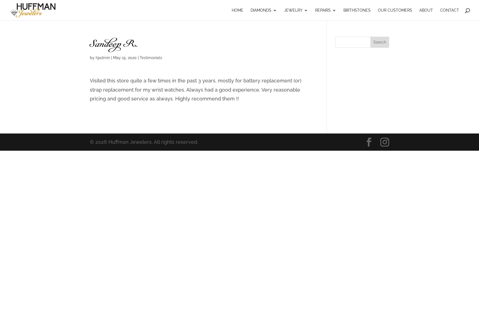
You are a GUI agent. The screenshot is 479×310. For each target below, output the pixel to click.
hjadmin (103, 58)
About (426, 10)
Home (237, 10)
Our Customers (395, 10)
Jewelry (293, 10)
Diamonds (261, 10)
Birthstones (357, 10)
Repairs (323, 10)
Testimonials (151, 58)
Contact (449, 10)
